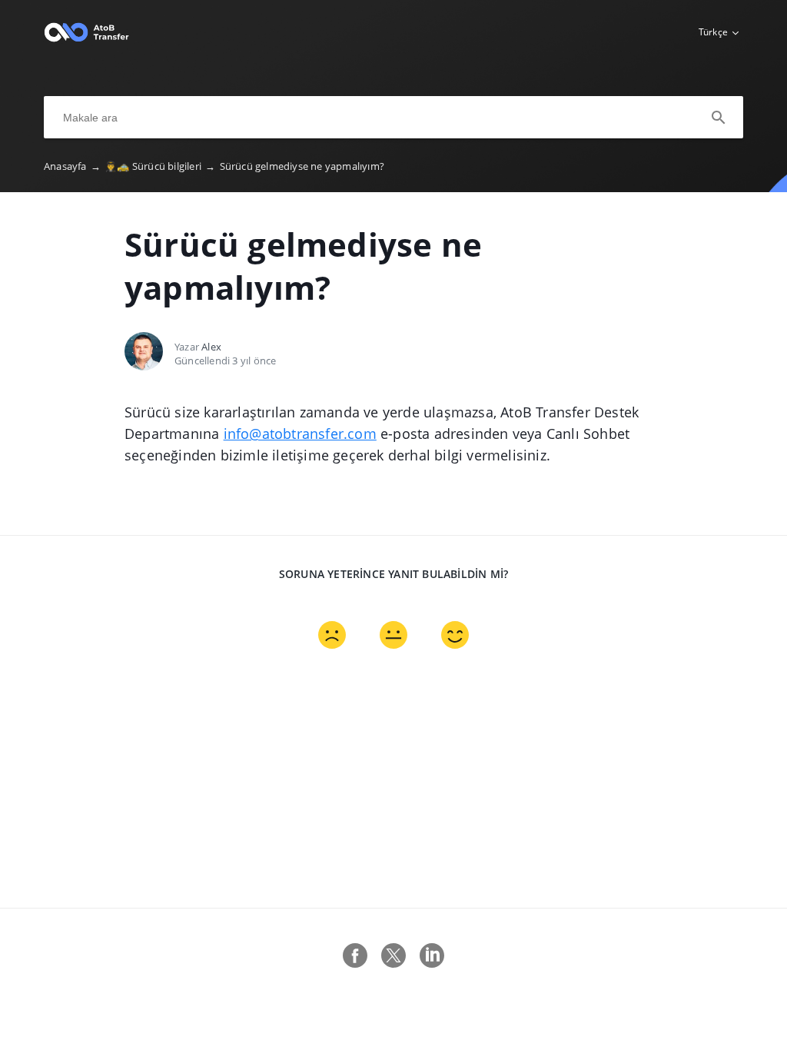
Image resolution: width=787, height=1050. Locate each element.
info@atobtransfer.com (300, 433)
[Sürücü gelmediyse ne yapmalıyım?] (86, 39)
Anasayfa (72, 166)
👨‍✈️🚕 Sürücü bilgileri (160, 166)
